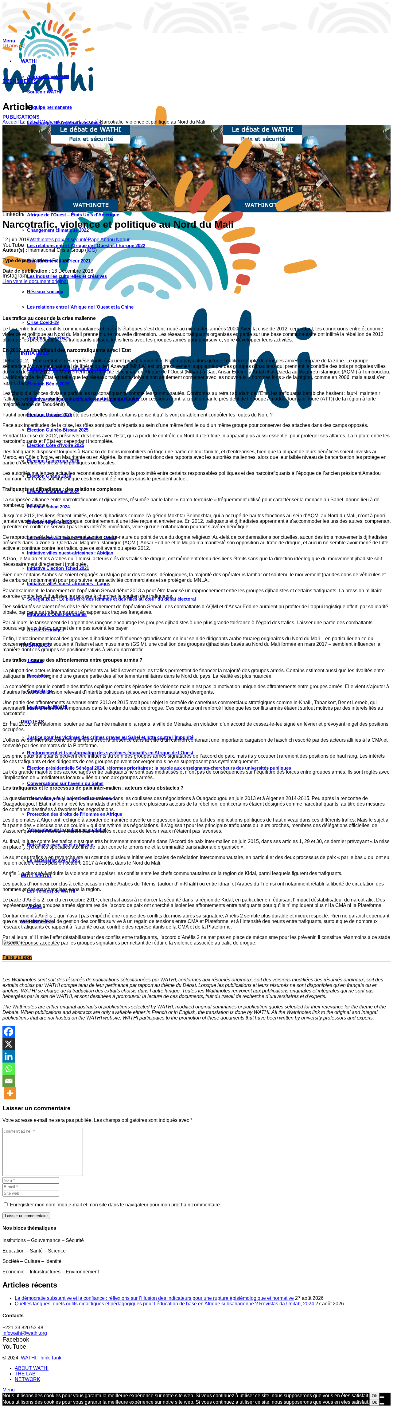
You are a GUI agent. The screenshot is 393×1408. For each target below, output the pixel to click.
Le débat (29, 121)
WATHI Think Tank (41, 1357)
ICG (91, 250)
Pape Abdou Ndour (109, 239)
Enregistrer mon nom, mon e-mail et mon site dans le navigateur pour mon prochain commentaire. (115, 1204)
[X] (8, 1044)
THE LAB (25, 1373)
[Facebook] (8, 1032)
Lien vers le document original (35, 281)
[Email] (8, 1081)
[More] (9, 1093)
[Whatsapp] (8, 1069)
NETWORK (27, 1379)
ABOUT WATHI (32, 1368)
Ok (374, 1396)
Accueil (10, 121)
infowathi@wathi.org (24, 1333)
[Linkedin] (8, 1056)
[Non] (381, 1397)
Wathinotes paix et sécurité (69, 121)
